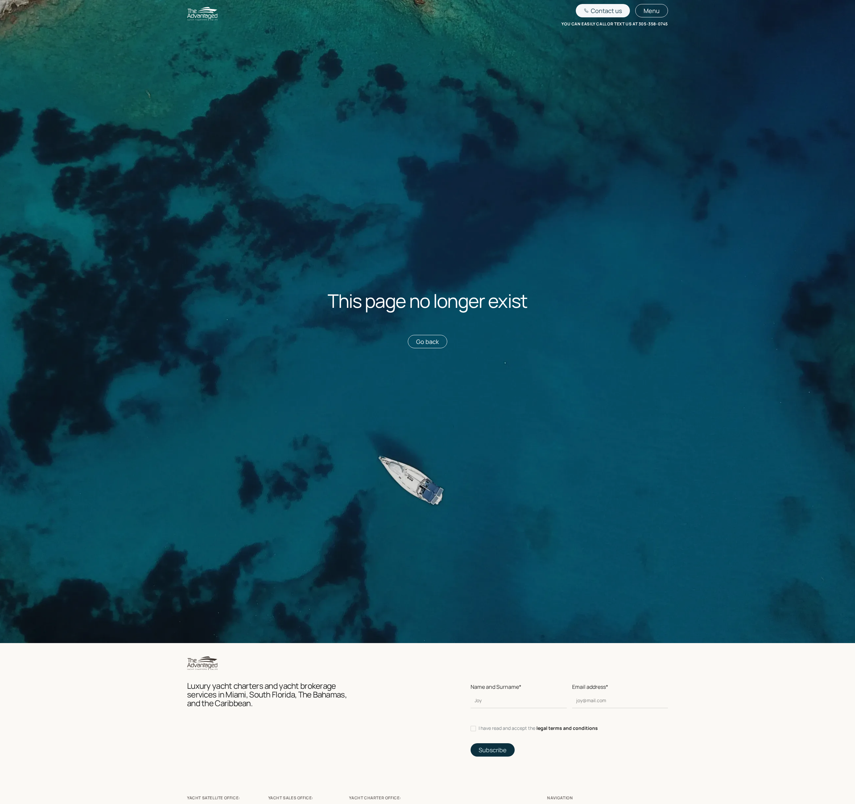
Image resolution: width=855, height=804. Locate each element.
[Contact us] (603, 10)
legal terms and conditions (567, 728)
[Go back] (427, 341)
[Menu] (651, 10)
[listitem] (569, 728)
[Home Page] (202, 15)
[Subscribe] (493, 750)
